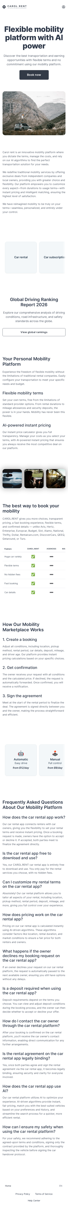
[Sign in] (63, 7)
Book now (34, 74)
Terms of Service (44, 1194)
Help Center (34, 1200)
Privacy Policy (22, 1194)
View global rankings (34, 332)
